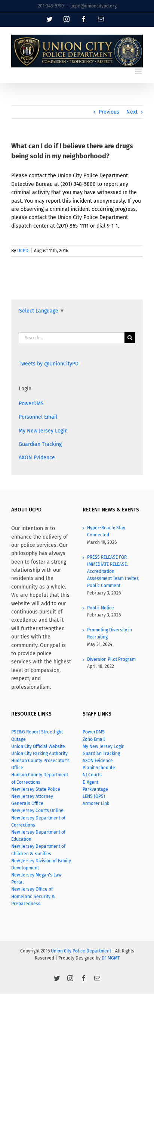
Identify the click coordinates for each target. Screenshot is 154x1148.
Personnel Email (38, 417)
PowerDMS (31, 403)
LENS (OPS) (94, 796)
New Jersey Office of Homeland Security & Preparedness (33, 896)
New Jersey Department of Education (38, 836)
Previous (109, 112)
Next (132, 112)
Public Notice (100, 608)
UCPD (22, 250)
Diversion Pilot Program (111, 659)
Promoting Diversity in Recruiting (109, 633)
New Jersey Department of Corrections (38, 821)
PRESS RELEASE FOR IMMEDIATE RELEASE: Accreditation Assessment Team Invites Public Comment (113, 572)
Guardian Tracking (40, 444)
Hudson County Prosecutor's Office (40, 764)
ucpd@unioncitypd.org (93, 6)
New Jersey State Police (35, 789)
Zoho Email (94, 739)
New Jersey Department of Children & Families (38, 850)
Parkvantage (95, 789)
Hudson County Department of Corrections (39, 778)
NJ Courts (92, 774)
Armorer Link (96, 803)
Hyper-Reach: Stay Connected (106, 531)
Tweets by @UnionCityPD (48, 364)
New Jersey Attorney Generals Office (32, 800)
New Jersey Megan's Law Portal (36, 878)
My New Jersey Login (43, 431)
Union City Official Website (38, 746)
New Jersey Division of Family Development (41, 864)
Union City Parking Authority (39, 753)
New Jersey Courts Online (37, 810)
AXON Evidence (37, 457)
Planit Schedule (99, 767)
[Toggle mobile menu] (139, 71)
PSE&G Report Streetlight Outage (37, 735)
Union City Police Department (81, 951)
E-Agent (90, 782)
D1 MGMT (111, 958)
